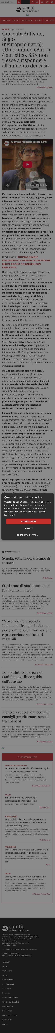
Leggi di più (9, 515)
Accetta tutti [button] (28, 521)
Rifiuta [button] (28, 528)
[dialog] (27, 516)
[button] (27, 535)
